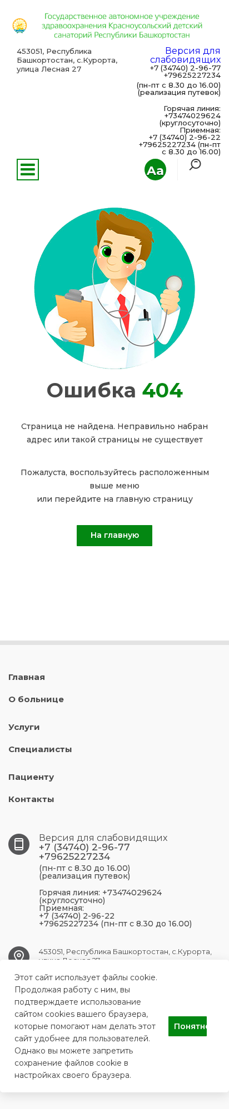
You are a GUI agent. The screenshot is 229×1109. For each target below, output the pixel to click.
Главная (26, 677)
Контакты (31, 799)
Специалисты (40, 749)
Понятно (190, 1026)
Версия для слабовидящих (185, 55)
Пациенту (31, 777)
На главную (115, 535)
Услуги (24, 727)
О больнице (36, 699)
